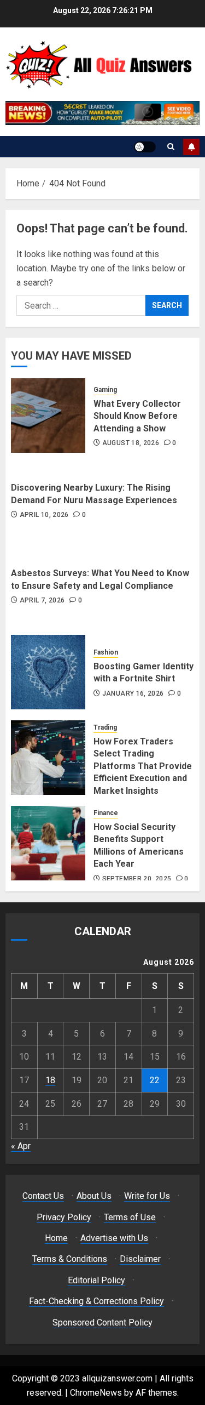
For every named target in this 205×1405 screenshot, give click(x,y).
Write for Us (147, 1196)
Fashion (105, 652)
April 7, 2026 (42, 600)
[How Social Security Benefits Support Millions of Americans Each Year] (48, 843)
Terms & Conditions (69, 1259)
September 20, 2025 (136, 879)
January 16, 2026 (133, 693)
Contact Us (43, 1196)
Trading (105, 727)
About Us (94, 1196)
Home (56, 1238)
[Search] (171, 146)
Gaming (105, 390)
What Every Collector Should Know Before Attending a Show (137, 416)
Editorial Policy (96, 1280)
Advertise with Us (114, 1238)
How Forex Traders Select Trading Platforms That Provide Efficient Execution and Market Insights (142, 766)
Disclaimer (140, 1259)
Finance (105, 813)
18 (50, 1080)
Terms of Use (130, 1217)
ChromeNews (96, 1392)
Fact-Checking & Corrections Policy (96, 1301)
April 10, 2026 (44, 515)
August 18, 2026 (130, 443)
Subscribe (191, 147)
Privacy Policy (64, 1217)
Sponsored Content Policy (102, 1322)
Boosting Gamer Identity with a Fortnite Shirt (143, 672)
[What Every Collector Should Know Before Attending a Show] (48, 415)
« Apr (21, 1146)
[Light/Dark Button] (145, 146)
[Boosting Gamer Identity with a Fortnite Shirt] (48, 672)
